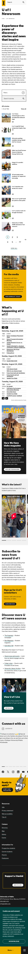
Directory (5, 828)
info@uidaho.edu (5, 904)
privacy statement (8, 936)
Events (4, 838)
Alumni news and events (11, 656)
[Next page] (25, 240)
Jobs (3, 807)
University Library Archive (12, 668)
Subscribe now (10, 604)
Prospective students (8, 848)
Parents (4, 855)
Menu (10, 950)
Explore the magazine (12, 469)
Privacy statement (7, 810)
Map (3, 831)
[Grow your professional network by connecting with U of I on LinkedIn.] (18, 772)
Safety (4, 834)
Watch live (8, 708)
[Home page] (3, 3)
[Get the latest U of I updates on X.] (8, 772)
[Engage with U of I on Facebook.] (3, 772)
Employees (5, 858)
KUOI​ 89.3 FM (8, 646)
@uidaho (8, 728)
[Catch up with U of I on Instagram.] (13, 772)
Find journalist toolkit (12, 296)
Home (3, 18)
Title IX (4, 817)
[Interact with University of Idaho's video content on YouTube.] (23, 772)
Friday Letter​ (8, 663)
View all (23, 109)
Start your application (7, 789)
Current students (7, 851)
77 (20, 242)
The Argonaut (8, 635)
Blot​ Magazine (8, 640)
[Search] (23, 2)
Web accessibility (7, 814)
